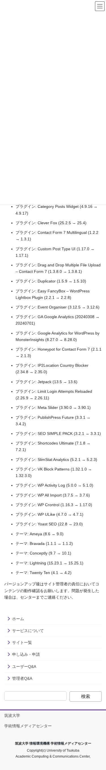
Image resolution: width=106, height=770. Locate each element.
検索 (85, 696)
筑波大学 (12, 715)
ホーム (18, 618)
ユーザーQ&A (24, 666)
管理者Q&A (22, 678)
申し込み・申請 (26, 654)
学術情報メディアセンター (28, 726)
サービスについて (28, 630)
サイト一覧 (22, 642)
